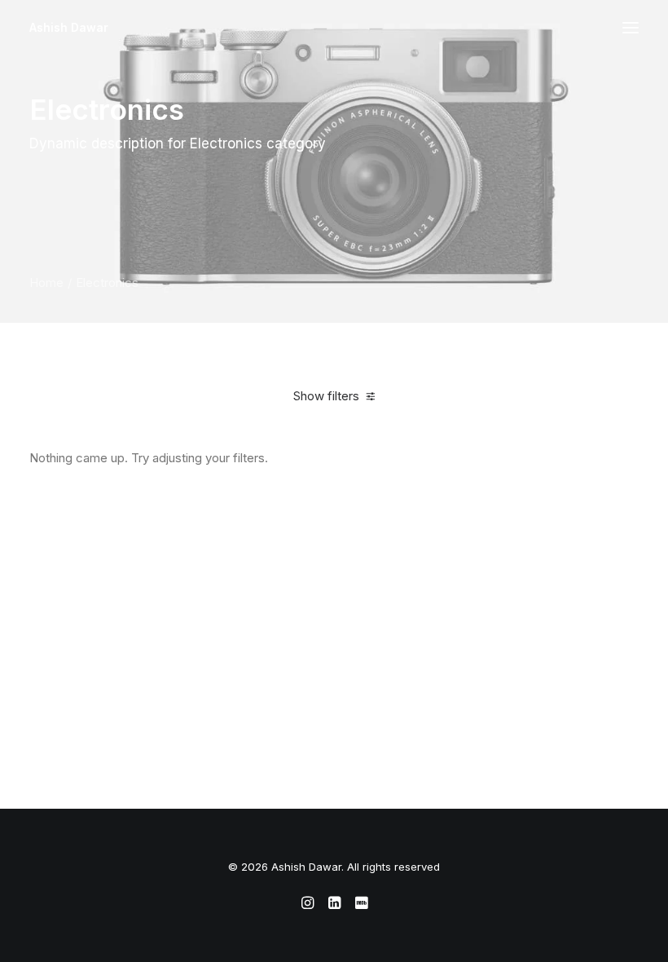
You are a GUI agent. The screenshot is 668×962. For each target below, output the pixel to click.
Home (46, 282)
